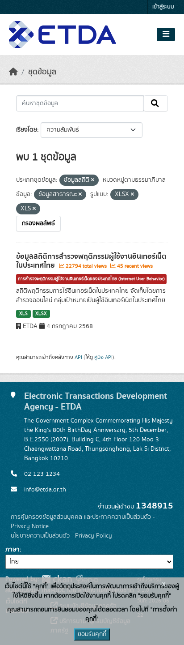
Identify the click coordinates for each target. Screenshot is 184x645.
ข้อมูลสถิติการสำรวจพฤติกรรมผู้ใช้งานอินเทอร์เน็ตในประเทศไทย (91, 261)
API (78, 357)
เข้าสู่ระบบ (163, 7)
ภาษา (12, 549)
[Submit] (155, 103)
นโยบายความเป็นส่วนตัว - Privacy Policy (61, 535)
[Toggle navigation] (166, 34)
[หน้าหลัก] (13, 72)
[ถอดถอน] (92, 180)
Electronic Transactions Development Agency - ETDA (95, 401)
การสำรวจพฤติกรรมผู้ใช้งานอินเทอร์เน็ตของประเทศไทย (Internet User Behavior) (91, 279)
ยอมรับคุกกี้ (92, 634)
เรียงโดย (26, 129)
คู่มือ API (103, 357)
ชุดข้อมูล (42, 72)
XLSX (41, 313)
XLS (23, 313)
